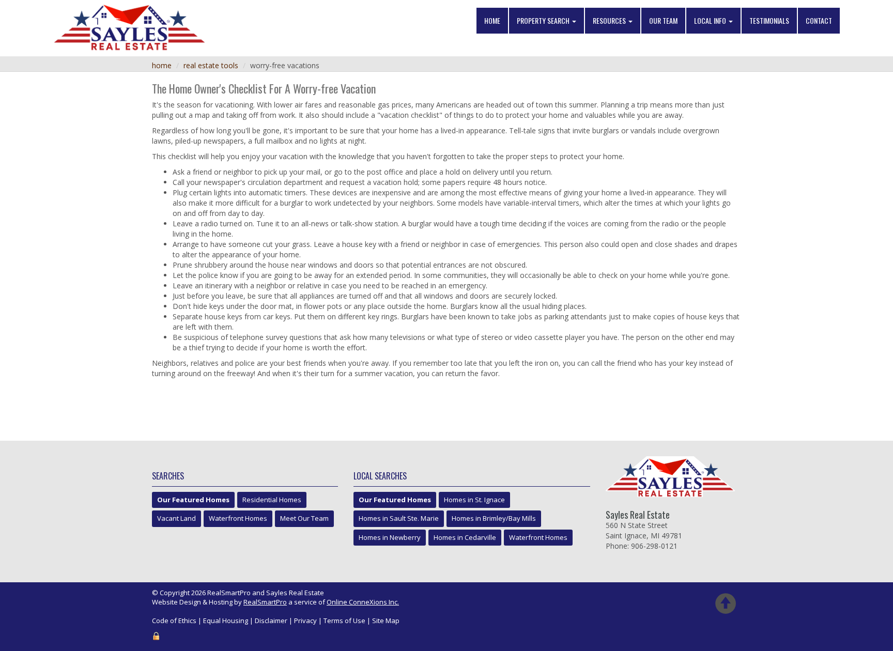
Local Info (711, 20)
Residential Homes (271, 499)
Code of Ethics (174, 620)
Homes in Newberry (390, 537)
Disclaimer (271, 620)
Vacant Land (176, 518)
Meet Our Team (304, 518)
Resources (610, 20)
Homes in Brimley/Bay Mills (494, 518)
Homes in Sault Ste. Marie (399, 518)
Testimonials (769, 20)
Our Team (663, 20)
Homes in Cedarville (465, 537)
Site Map (385, 620)
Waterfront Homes (238, 518)
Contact (819, 20)
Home (492, 20)
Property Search (544, 20)
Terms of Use (344, 620)
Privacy (305, 620)
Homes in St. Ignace (474, 499)
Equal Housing (225, 620)
